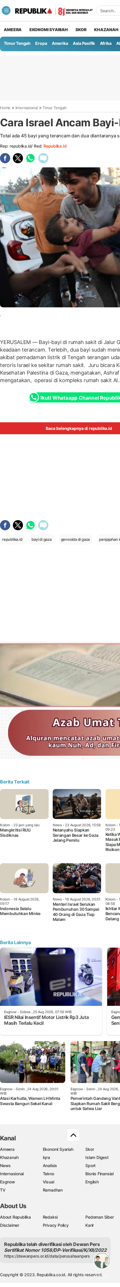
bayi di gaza (41, 539)
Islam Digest (96, 1157)
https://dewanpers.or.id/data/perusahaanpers (47, 1256)
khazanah (106, 29)
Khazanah (9, 1157)
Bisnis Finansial (99, 1173)
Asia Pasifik (84, 43)
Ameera (7, 1149)
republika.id (54, 145)
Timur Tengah (17, 43)
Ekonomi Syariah (48, 29)
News (5, 1165)
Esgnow (7, 1181)
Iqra (46, 1157)
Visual (48, 1181)
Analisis (50, 1165)
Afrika (106, 43)
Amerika (60, 43)
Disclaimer (9, 1225)
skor (80, 29)
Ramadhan (53, 1189)
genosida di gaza (75, 539)
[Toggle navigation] (6, 10)
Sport (90, 1165)
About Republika (15, 1217)
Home (5, 107)
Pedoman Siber (99, 1217)
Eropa (41, 43)
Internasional (26, 107)
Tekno (48, 1173)
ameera (13, 29)
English (92, 1181)
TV (3, 1189)
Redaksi (50, 1217)
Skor (89, 1149)
